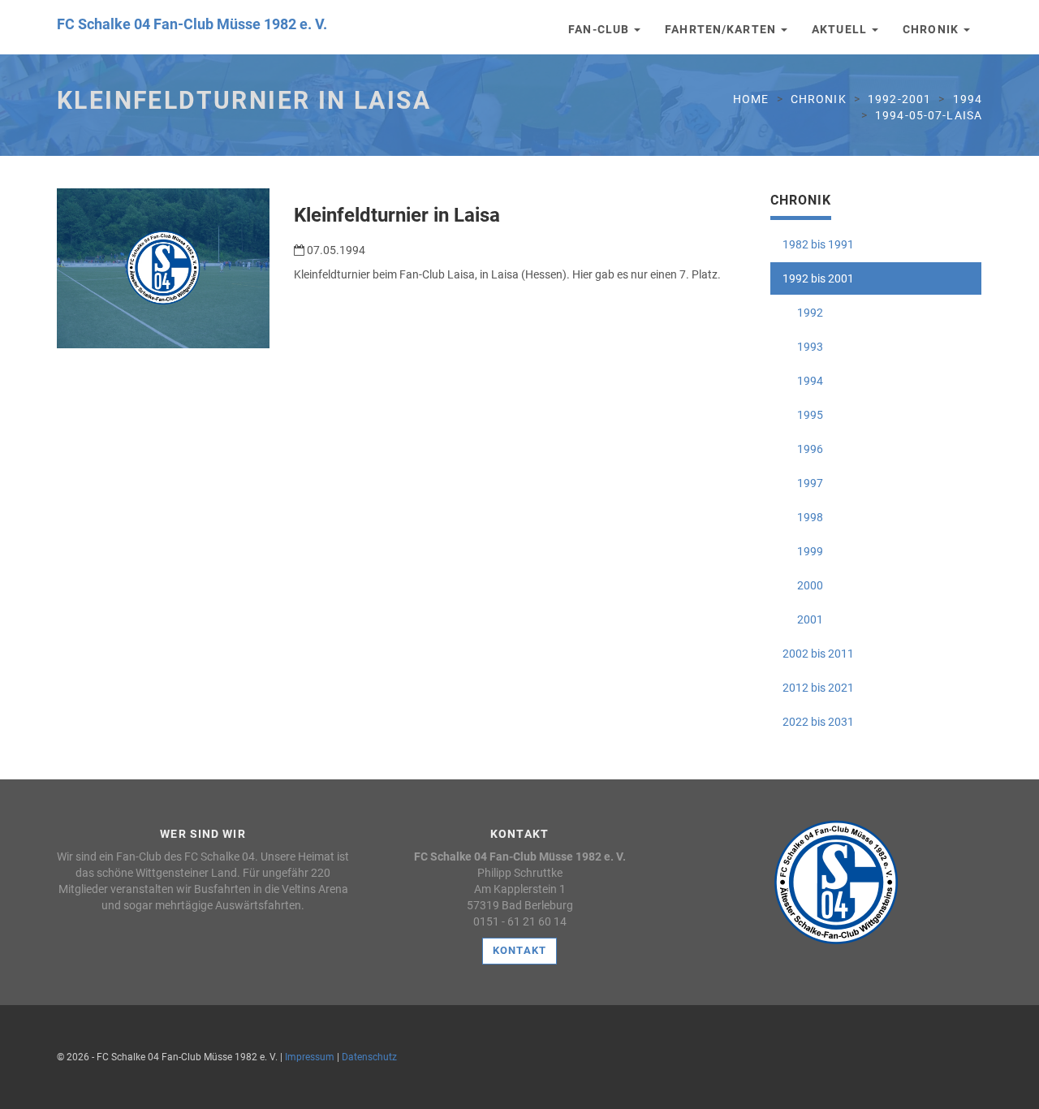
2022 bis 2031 (818, 721)
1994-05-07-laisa (928, 115)
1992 (802, 312)
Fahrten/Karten (722, 29)
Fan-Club (600, 29)
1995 (802, 414)
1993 (802, 346)
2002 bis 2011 (818, 653)
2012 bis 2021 (818, 687)
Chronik (932, 29)
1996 (802, 448)
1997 (802, 483)
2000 (802, 585)
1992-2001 (899, 99)
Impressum (309, 1057)
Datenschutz (369, 1057)
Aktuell (841, 29)
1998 (802, 517)
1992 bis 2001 (818, 278)
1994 (967, 99)
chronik (819, 99)
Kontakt (519, 950)
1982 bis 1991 (818, 244)
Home (751, 99)
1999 (802, 551)
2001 (802, 619)
